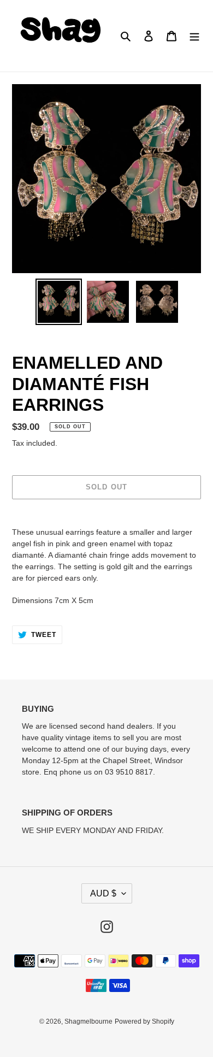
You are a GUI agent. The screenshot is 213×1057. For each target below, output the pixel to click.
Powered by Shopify (144, 1021)
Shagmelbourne (88, 1021)
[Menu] (194, 36)
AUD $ (103, 893)
